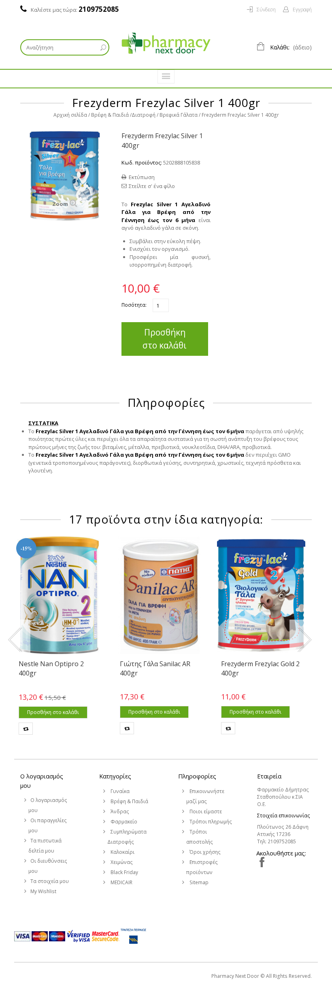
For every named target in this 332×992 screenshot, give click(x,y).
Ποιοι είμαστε (205, 811)
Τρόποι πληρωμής (210, 821)
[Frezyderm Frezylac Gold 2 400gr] (261, 595)
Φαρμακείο (123, 821)
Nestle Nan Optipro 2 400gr (51, 668)
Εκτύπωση (142, 177)
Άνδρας (119, 811)
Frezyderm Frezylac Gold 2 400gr (260, 668)
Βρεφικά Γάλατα (179, 114)
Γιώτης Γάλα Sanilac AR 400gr (155, 668)
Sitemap (198, 882)
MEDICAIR (120, 882)
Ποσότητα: (134, 304)
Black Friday (123, 872)
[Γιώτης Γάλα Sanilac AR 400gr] (160, 595)
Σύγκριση (26, 729)
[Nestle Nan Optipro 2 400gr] (59, 595)
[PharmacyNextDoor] (166, 43)
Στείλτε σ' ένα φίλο (152, 186)
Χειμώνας (121, 862)
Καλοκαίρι (121, 852)
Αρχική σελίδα (70, 114)
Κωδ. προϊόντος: (141, 162)
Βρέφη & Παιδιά (110, 114)
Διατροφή (143, 114)
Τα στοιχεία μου (49, 881)
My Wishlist (43, 891)
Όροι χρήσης (204, 852)
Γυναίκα (119, 791)
